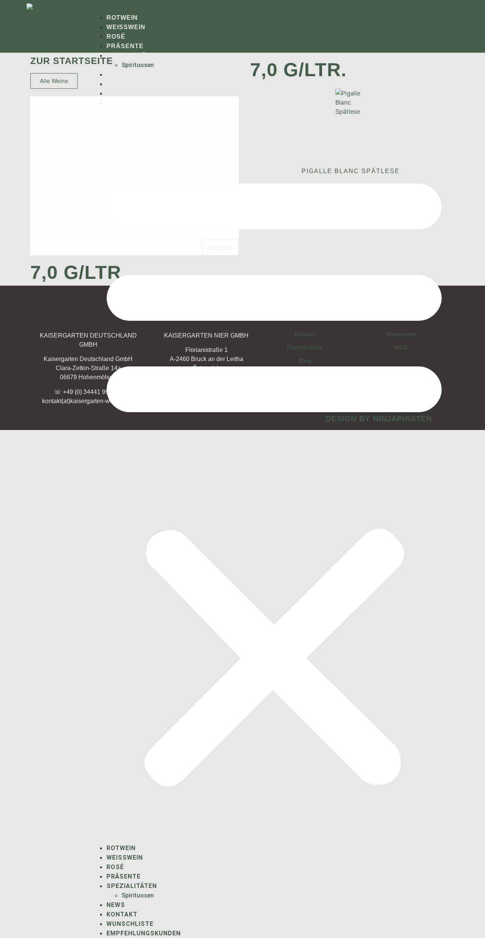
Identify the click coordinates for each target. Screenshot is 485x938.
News (116, 74)
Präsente (125, 46)
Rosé (115, 36)
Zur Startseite (71, 61)
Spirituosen (138, 65)
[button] (274, 475)
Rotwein (122, 17)
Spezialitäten (133, 55)
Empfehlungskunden (143, 933)
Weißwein (126, 27)
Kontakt (122, 84)
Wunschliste (131, 93)
